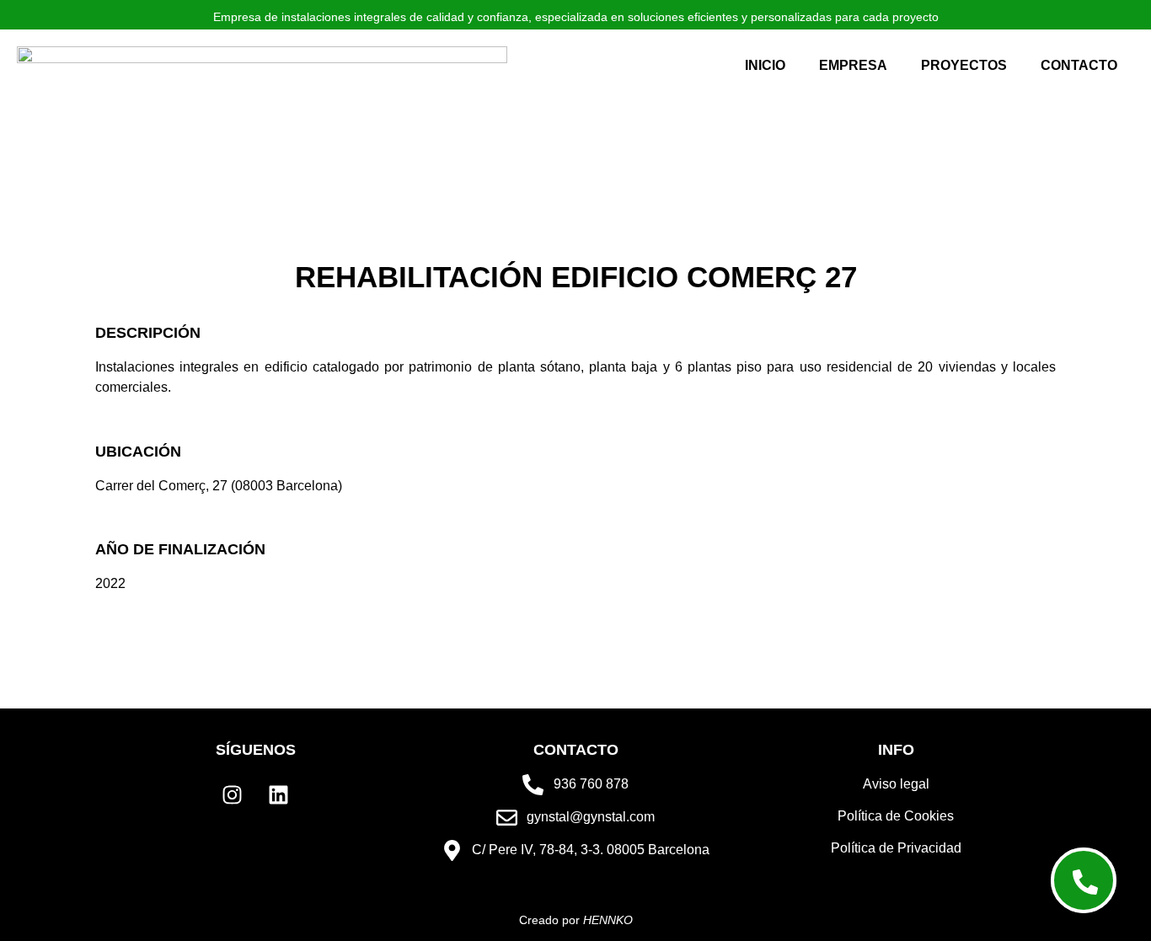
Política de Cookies (896, 816)
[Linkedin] (279, 795)
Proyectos (964, 65)
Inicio (765, 65)
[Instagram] (232, 795)
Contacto (1079, 65)
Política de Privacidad (896, 848)
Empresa (853, 65)
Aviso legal (896, 784)
